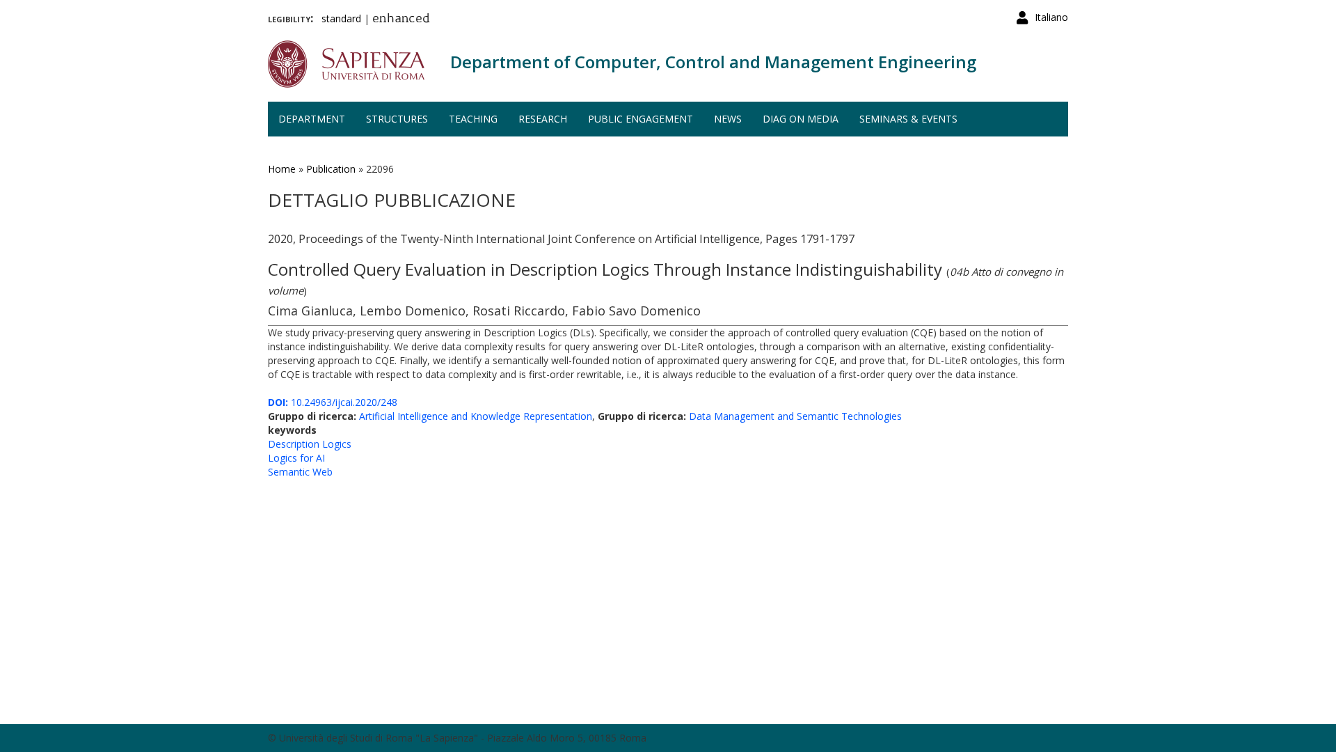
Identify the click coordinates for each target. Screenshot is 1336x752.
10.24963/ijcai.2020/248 (332, 402)
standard (341, 18)
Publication (331, 168)
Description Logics (309, 444)
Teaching (473, 118)
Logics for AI (296, 457)
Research (542, 118)
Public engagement (640, 118)
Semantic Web (300, 471)
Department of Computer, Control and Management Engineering (713, 61)
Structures (397, 118)
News (728, 118)
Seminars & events (908, 118)
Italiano (1051, 17)
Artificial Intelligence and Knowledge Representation (475, 416)
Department (311, 118)
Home (282, 168)
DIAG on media (800, 118)
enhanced (401, 19)
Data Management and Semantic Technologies (795, 416)
